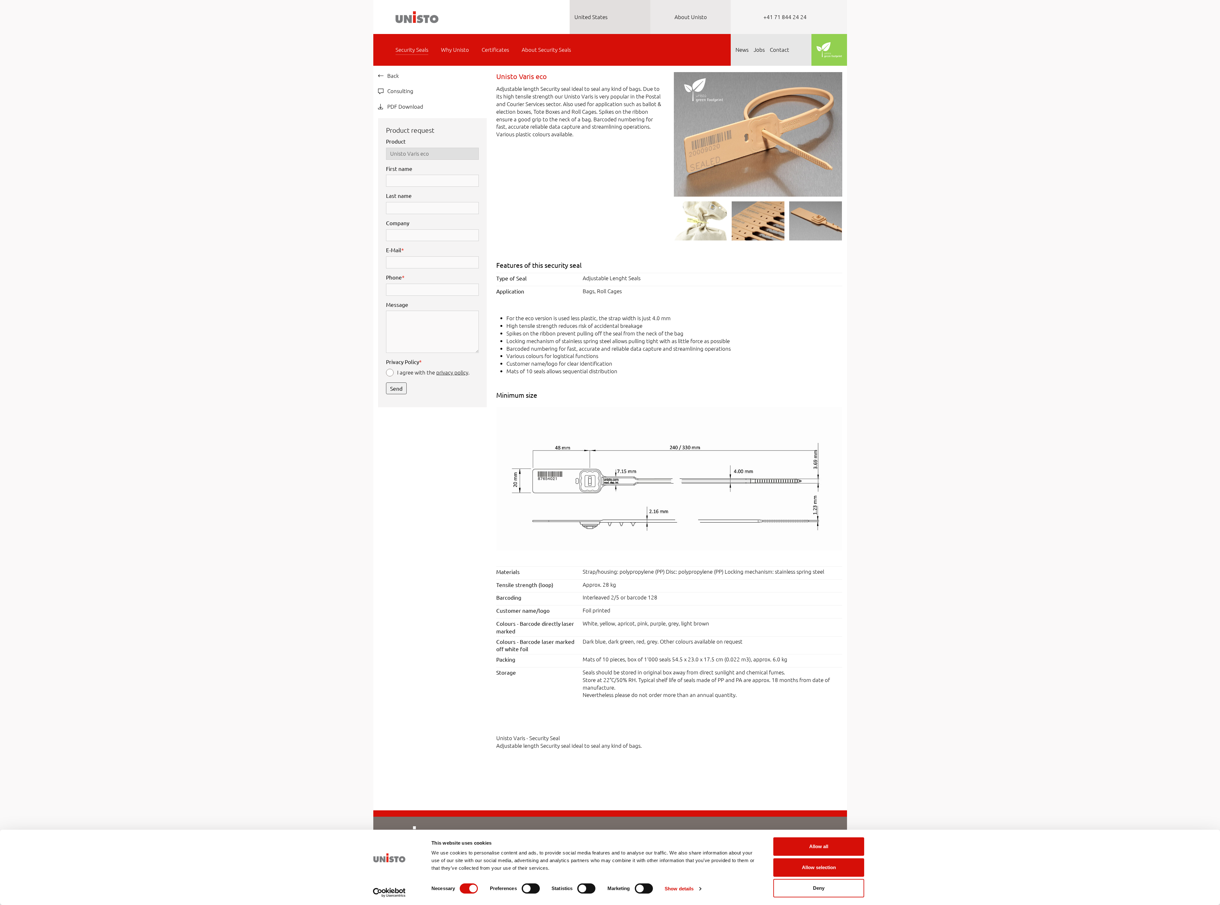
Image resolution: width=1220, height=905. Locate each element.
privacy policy (452, 372)
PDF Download (404, 106)
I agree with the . (433, 372)
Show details (679, 888)
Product (396, 141)
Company (397, 222)
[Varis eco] (669, 477)
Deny (818, 888)
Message (397, 304)
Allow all (818, 846)
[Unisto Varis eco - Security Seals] (758, 133)
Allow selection (819, 867)
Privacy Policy (404, 361)
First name (399, 168)
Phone (395, 277)
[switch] (531, 888)
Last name (399, 195)
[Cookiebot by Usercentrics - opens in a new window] (389, 892)
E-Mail (395, 250)
